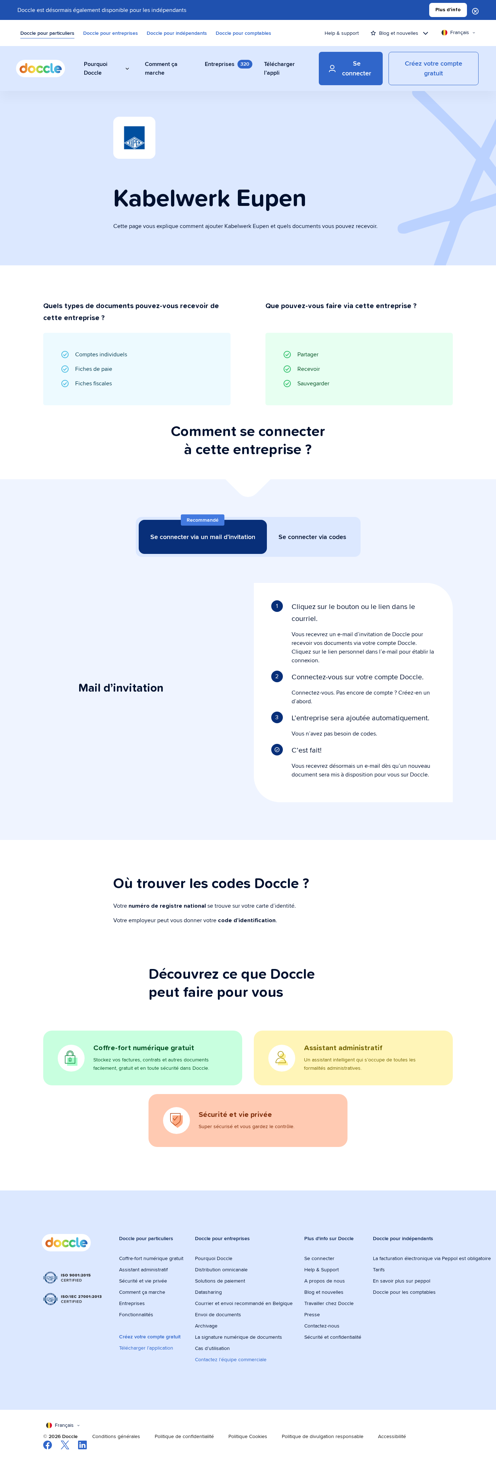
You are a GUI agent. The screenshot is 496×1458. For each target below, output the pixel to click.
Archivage (206, 1325)
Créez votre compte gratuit (149, 1336)
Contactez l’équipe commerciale (231, 1359)
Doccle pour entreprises (110, 33)
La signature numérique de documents (238, 1337)
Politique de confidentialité (184, 1436)
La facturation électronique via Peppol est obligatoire (432, 1258)
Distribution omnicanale (221, 1269)
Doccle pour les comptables (405, 1292)
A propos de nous (324, 1280)
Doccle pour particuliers (47, 33)
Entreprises (132, 1303)
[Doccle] (40, 68)
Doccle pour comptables (243, 33)
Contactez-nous (322, 1325)
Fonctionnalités (136, 1314)
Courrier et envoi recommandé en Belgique (244, 1303)
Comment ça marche (142, 1292)
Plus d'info (448, 9)
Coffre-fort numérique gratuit (151, 1258)
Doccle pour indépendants (177, 33)
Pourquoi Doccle (213, 1258)
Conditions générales (116, 1436)
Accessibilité (392, 1436)
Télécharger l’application (146, 1347)
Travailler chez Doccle (329, 1303)
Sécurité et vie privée (143, 1280)
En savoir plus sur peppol (401, 1280)
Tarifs (379, 1269)
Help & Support (321, 1269)
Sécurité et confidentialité (332, 1337)
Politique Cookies (247, 1436)
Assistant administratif (143, 1269)
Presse (312, 1314)
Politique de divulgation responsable (322, 1436)
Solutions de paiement (220, 1280)
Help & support (342, 33)
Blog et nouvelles (323, 1292)
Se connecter (319, 1258)
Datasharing (208, 1292)
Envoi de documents (218, 1314)
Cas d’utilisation (212, 1348)
